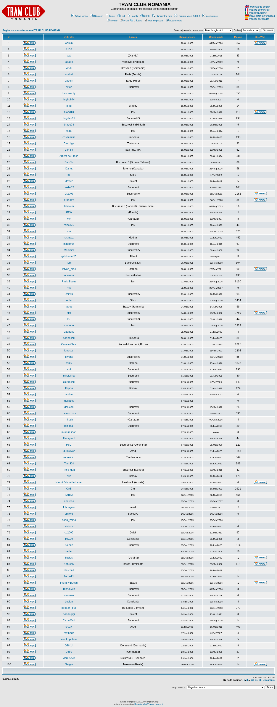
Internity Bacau (69, 582)
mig (69, 287)
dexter (69, 181)
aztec (69, 87)
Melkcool (69, 407)
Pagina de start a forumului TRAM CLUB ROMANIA (32, 30)
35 (260, 680)
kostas (69, 557)
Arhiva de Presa (69, 156)
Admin (69, 43)
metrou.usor (69, 413)
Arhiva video (81, 16)
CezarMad (69, 620)
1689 (69, 651)
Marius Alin (69, 658)
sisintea (69, 237)
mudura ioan (68, 432)
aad (69, 55)
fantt (68, 369)
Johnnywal (69, 507)
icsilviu (69, 294)
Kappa (69, 388)
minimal (69, 425)
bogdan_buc (68, 607)
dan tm (69, 149)
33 (252, 680)
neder (69, 551)
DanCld (69, 162)
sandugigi (69, 614)
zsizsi (69, 363)
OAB (69, 488)
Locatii (134, 16)
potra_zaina (69, 520)
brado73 (69, 124)
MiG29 (69, 538)
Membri (114, 20)
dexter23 (69, 187)
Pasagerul (69, 438)
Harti (122, 16)
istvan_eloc (69, 269)
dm (69, 231)
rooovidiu (68, 457)
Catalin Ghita (69, 344)
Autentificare (175, 20)
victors (69, 526)
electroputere (69, 639)
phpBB (132, 702)
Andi (69, 68)
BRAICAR (69, 589)
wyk (69, 218)
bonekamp (69, 275)
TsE (69, 319)
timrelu (69, 513)
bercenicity (69, 93)
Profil (126, 20)
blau (69, 105)
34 (256, 680)
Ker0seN (69, 563)
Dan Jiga (69, 143)
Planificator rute (164, 16)
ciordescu (69, 381)
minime (69, 394)
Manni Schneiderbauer (68, 482)
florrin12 (69, 576)
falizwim (69, 206)
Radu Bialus (69, 281)
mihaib (69, 419)
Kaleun (69, 545)
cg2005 (68, 532)
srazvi (69, 626)
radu (69, 300)
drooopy (69, 199)
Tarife (112, 16)
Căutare (138, 20)
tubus (69, 306)
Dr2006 (68, 193)
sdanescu (69, 338)
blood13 (69, 112)
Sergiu (69, 664)
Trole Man (69, 469)
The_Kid (69, 463)
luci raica (69, 400)
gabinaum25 (68, 256)
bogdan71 (69, 118)
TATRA (69, 494)
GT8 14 (69, 645)
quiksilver (69, 451)
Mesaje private (155, 20)
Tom (68, 262)
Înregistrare (212, 16)
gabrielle (69, 331)
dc (69, 174)
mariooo (69, 325)
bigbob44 (69, 99)
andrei (69, 74)
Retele (146, 16)
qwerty (69, 356)
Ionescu (69, 350)
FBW (69, 212)
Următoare (269, 680)
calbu (69, 130)
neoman (69, 595)
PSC (69, 444)
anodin (69, 80)
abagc (69, 61)
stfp (69, 312)
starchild (69, 570)
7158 (69, 49)
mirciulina (69, 375)
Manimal (69, 250)
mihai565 (68, 243)
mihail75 (69, 225)
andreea (69, 501)
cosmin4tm (69, 137)
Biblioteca (98, 16)
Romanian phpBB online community (148, 704)
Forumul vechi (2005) (188, 16)
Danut (68, 168)
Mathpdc (69, 633)
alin (69, 476)
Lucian (69, 601)
